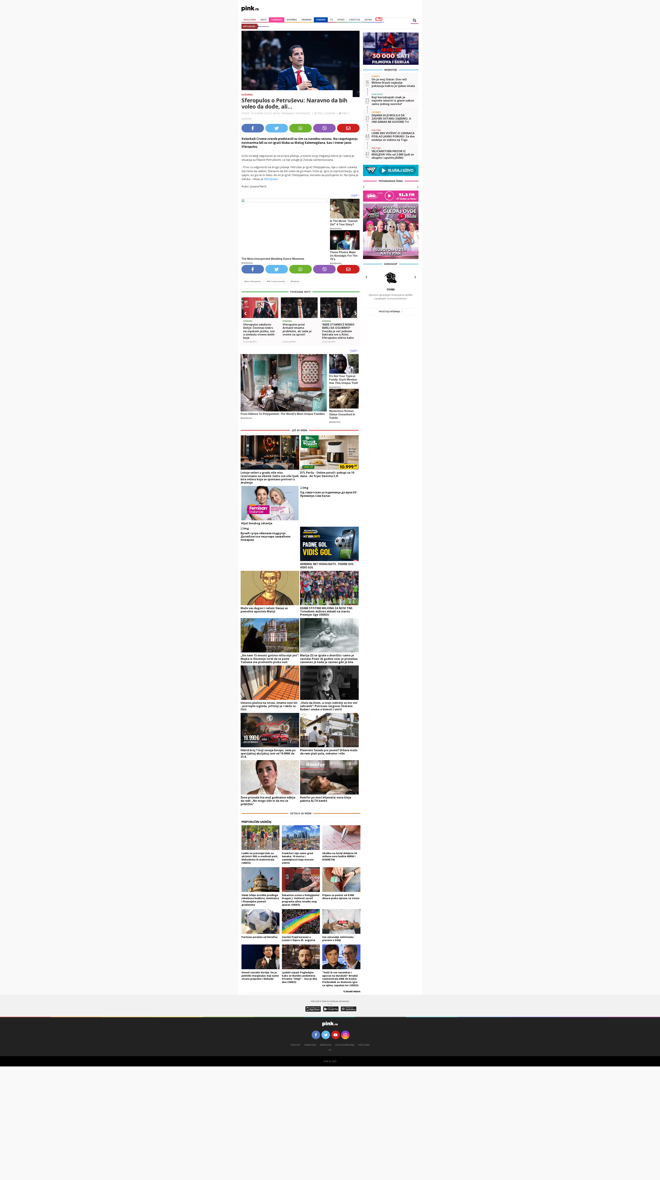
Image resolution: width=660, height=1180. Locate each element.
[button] (245, 313)
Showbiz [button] (292, 19)
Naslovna (250, 19)
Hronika (306, 19)
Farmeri (321, 19)
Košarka (247, 94)
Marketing (310, 1044)
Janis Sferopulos (252, 281)
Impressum (325, 1044)
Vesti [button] (263, 19)
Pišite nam (363, 1044)
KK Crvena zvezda (276, 281)
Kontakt (296, 1044)
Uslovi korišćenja (344, 1044)
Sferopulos (271, 179)
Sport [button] (341, 19)
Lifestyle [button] (354, 19)
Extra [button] (368, 19)
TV (331, 19)
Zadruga (276, 19)
